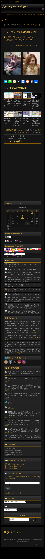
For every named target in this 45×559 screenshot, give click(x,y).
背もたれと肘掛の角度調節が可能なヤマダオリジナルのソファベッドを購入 (24, 285)
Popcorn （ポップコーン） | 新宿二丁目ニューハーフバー (24, 379)
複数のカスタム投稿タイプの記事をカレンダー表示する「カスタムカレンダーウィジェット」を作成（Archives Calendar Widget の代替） (23, 422)
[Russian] (16, 251)
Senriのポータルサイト (22, 8)
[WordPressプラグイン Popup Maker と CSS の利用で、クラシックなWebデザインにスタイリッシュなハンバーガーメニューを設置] (27, 117)
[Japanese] (5, 249)
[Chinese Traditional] (19, 251)
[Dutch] (22, 249)
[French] (10, 249)
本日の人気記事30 (11, 448)
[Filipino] (7, 251)
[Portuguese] (25, 249)
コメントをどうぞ (35, 132)
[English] (7, 249)
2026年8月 (22, 208)
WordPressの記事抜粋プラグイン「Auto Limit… (8, 121)
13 (22, 218)
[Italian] (16, 249)
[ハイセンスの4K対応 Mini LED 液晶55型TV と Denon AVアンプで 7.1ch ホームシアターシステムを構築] (17, 98)
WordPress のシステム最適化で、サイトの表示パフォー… (27, 103)
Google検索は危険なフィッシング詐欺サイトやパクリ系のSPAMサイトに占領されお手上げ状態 (22, 336)
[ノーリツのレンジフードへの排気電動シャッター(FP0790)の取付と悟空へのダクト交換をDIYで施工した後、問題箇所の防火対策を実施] (17, 117)
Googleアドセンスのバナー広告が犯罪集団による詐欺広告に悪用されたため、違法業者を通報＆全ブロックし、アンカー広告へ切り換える (23, 279)
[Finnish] (36, 249)
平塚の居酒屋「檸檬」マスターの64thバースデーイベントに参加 (24, 265)
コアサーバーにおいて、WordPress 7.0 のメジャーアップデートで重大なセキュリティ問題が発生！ (24, 312)
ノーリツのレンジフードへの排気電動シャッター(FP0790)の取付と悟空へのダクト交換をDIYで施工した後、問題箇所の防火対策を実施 (23, 387)
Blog (9, 407)
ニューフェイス (14, 132)
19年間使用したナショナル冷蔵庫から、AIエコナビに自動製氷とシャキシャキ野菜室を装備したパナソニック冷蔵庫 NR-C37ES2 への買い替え (23, 306)
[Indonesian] (10, 251)
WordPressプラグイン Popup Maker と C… (26, 121)
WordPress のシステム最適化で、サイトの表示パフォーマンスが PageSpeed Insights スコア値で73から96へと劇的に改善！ (22, 299)
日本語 (10, 241)
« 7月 (7, 229)
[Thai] (5, 251)
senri (32, 325)
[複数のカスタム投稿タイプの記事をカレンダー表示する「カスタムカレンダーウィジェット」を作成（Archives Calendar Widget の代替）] (36, 98)
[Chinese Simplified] (22, 251)
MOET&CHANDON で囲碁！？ (14, 138)
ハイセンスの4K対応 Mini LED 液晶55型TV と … (17, 102)
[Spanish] (19, 249)
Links (9, 402)
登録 (8, 488)
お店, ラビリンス (31, 130)
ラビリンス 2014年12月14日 (14, 136)
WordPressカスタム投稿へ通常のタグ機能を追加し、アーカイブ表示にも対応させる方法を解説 (23, 430)
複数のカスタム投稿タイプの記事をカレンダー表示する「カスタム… (35, 104)
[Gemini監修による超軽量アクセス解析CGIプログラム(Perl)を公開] (8, 98)
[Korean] (28, 249)
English (20, 241)
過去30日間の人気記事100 (13, 453)
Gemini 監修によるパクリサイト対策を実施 (22, 269)
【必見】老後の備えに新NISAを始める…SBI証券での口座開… (36, 122)
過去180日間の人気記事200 (14, 455)
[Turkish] (39, 249)
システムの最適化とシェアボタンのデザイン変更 (23, 294)
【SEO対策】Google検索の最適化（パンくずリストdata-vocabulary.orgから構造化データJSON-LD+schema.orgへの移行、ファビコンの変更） (22, 414)
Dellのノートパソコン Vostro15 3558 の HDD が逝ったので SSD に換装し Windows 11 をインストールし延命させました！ (23, 344)
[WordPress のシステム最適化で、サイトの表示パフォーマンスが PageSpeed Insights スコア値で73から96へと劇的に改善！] (27, 98)
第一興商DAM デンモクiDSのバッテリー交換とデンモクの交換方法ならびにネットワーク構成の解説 (24, 437)
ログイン (39, 545)
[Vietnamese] (13, 251)
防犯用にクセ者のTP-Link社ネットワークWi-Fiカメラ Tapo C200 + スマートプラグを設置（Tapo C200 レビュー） (22, 395)
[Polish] (33, 249)
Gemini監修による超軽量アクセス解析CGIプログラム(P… (8, 103)
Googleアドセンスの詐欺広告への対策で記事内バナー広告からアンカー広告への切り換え (24, 273)
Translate (20, 256)
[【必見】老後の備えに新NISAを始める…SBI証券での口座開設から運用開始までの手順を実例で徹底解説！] (36, 117)
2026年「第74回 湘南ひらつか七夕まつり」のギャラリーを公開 (24, 290)
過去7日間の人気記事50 (13, 450)
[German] (13, 249)
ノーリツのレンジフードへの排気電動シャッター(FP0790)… (17, 122)
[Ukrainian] (31, 249)
